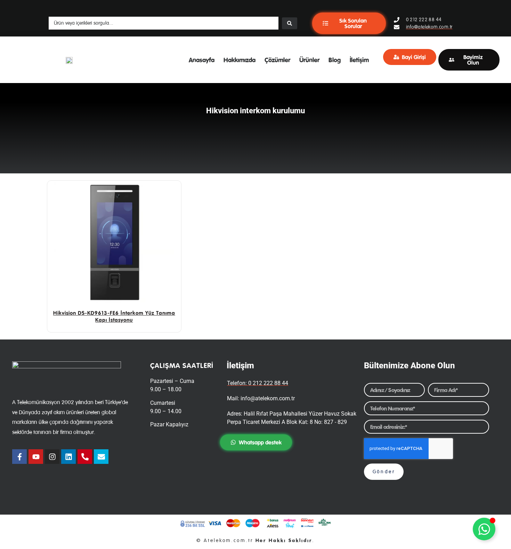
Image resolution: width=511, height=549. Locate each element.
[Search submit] (289, 23)
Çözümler (277, 60)
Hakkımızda (240, 60)
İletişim (359, 60)
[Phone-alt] (85, 456)
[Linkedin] (68, 456)
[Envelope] (101, 456)
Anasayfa (201, 60)
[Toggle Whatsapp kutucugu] (484, 529)
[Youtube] (36, 456)
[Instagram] (52, 456)
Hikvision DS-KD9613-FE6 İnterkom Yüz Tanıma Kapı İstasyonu (114, 316)
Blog (334, 60)
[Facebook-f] (19, 456)
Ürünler (309, 60)
